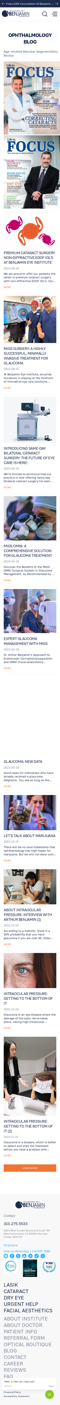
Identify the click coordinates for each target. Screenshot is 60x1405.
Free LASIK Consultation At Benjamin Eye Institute (30, 3)
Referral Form (24, 1338)
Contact (15, 1357)
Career (13, 1364)
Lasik (11, 1285)
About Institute (26, 1319)
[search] (44, 14)
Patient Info (20, 1331)
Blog (10, 1351)
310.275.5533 (16, 1223)
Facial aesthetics (28, 1310)
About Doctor (23, 1325)
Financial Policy (12, 1392)
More (7, 287)
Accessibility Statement (16, 1396)
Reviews (15, 1370)
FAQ (8, 1376)
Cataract (16, 1291)
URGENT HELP (21, 1304)
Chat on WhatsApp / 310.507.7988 (27, 1251)
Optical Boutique (28, 1344)
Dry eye (14, 1298)
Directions (11, 1245)
